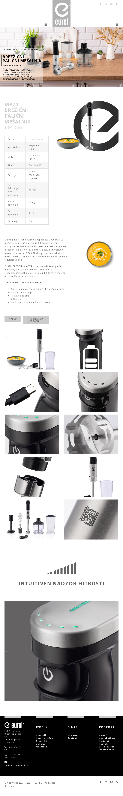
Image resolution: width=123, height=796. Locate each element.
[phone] (117, 4)
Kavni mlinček (45, 738)
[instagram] (106, 4)
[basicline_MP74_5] (61, 602)
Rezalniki (42, 735)
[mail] (111, 4)
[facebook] (100, 4)
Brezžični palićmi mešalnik (41, 744)
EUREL (39, 782)
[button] (6, 651)
